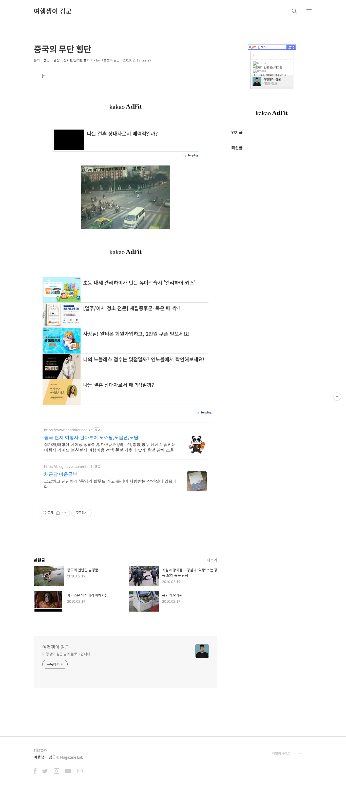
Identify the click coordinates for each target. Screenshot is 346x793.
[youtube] (68, 771)
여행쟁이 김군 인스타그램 (267, 67)
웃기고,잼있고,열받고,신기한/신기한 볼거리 (63, 60)
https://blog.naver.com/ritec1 (68, 466)
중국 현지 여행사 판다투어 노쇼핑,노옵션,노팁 (91, 437)
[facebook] (35, 771)
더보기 (212, 560)
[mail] (80, 771)
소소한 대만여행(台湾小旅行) (269, 74)
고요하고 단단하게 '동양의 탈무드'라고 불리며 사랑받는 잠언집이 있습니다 (110, 483)
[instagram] (56, 771)
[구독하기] (337, 396)
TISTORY (40, 750)
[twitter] (45, 771)
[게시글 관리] (64, 513)
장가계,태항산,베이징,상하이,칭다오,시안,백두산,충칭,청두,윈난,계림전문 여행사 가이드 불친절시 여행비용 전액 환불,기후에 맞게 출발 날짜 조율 (110, 447)
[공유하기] (58, 513)
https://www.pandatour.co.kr (68, 430)
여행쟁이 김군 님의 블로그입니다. (66, 653)
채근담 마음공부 (60, 474)
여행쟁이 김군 (53, 11)
